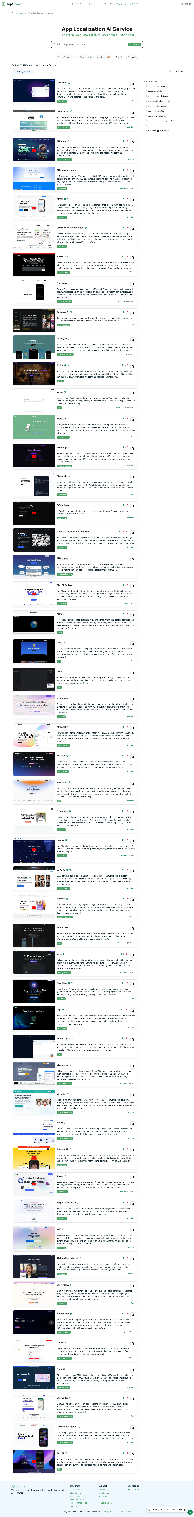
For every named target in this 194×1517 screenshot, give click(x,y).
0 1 (126, 418)
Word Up (61, 418)
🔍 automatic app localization (157, 130)
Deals (94, 4)
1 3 (122, 531)
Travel (60, 632)
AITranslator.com (66, 170)
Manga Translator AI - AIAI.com (73, 531)
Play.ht (60, 256)
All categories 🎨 (103, 57)
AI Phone (61, 141)
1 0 (126, 170)
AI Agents (61, 716)
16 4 (126, 983)
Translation (62, 101)
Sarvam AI (62, 782)
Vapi (59, 1009)
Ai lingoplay (63, 558)
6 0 (126, 227)
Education (61, 830)
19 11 (125, 1009)
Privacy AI (62, 338)
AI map (60, 614)
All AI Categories (77, 1493)
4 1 (126, 1258)
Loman (60, 1342)
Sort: (24, 71)
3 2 (126, 1202)
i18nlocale (62, 476)
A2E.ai (60, 365)
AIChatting (62, 1038)
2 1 (126, 312)
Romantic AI (63, 312)
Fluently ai (62, 983)
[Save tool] (132, 83)
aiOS (59, 1229)
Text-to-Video (62, 1192)
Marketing (61, 1248)
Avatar (60, 381)
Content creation (64, 1332)
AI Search (21, 12)
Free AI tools (75, 1506)
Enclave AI (62, 283)
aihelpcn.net (63, 1065)
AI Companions (63, 325)
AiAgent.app (63, 505)
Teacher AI (62, 1149)
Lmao (60, 642)
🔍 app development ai (154, 111)
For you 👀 (132, 57)
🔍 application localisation (155, 116)
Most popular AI (77, 1499)
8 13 (126, 1038)
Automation (62, 518)
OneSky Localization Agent (71, 227)
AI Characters (63, 771)
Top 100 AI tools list (78, 1503)
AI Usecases (75, 1496)
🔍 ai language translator (155, 86)
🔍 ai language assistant (154, 126)
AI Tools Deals (76, 1489)
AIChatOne (62, 927)
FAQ (100, 1499)
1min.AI (61, 840)
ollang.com (62, 698)
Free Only (179, 71)
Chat (59, 408)
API (59, 801)
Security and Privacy (65, 354)
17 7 (126, 811)
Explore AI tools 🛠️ (65, 57)
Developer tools (63, 127)
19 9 (126, 256)
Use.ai (60, 392)
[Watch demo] (33, 150)
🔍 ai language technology (155, 106)
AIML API (61, 726)
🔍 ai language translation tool (157, 96)
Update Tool (104, 1493)
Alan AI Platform (65, 585)
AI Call (60, 198)
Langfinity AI (63, 1284)
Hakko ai (61, 755)
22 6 (126, 1313)
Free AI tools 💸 (86, 57)
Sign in (122, 4)
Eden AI (61, 1369)
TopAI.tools (20, 1486)
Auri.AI (60, 1453)
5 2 (126, 141)
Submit (135, 4)
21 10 (125, 954)
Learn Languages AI (67, 1426)
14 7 (126, 365)
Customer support (64, 1083)
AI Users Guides (106, 1503)
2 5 (126, 727)
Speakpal (62, 1093)
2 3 (126, 614)
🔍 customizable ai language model (159, 121)
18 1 (126, 755)
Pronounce (62, 811)
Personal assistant (64, 301)
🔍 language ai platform (154, 91)
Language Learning (65, 574)
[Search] (190, 1512)
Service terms (126, 1511)
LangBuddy (63, 1397)
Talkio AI (61, 898)
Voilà (59, 954)
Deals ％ (119, 57)
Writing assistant (64, 972)
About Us (103, 1496)
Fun (59, 661)
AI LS (59, 671)
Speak (60, 1122)
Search (108, 4)
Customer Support (64, 160)
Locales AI (62, 82)
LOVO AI (61, 869)
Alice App (62, 447)
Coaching (61, 999)
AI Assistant (62, 603)
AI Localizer (63, 111)
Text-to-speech (63, 437)
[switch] (171, 71)
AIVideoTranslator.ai (67, 1258)
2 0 (126, 199)
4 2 (126, 447)
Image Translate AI (66, 1202)
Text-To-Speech (63, 272)
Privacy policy (109, 1511)
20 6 (126, 870)
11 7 (126, 840)
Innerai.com (63, 1313)
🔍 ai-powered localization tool (157, 101)
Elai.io (60, 1176)
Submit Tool (104, 1489)
